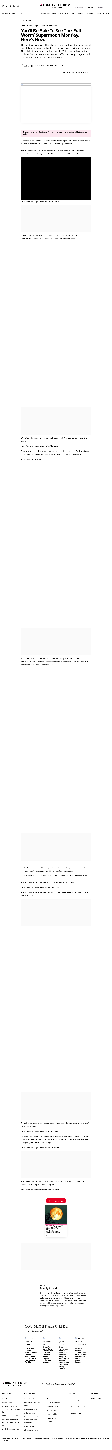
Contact (49, 1422)
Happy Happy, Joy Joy (30, 26)
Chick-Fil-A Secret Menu (10, 1429)
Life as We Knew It (51, 235)
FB (78, 1406)
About (100, 7)
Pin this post (56, 1201)
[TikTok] (7, 6)
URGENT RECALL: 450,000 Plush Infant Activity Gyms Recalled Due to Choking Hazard (81, 1355)
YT (72, 1406)
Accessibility (104, 1447)
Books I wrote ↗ (52, 1406)
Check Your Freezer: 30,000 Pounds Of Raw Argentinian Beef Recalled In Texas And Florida (31, 1355)
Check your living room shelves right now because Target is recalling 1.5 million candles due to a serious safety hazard (64, 1358)
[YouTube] (14, 6)
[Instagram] (3, 6)
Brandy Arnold (48, 1288)
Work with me (52, 1410)
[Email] (18, 6)
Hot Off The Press (49, 26)
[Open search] (108, 8)
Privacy (69, 1447)
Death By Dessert (30, 1409)
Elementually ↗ (52, 1418)
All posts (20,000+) (30, 1430)
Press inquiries (52, 1414)
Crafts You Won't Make (32, 1399)
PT (85, 1400)
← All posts (26, 20)
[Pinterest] (10, 6)
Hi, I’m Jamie (51, 1399)
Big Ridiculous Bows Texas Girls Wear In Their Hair (11, 1409)
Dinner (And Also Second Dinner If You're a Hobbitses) (33, 1419)
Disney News (29, 1426)
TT (78, 1400)
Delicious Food (29, 1413)
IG (72, 1400)
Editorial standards (53, 1403)
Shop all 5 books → (97, 1398)
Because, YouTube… (9, 1403)
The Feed (79, 7)
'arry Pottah (6, 1399)
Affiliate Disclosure (89, 1447)
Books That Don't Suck (10, 1416)
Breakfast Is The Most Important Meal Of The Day (10, 1422)
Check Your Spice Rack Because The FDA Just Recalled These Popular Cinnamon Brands (48, 1355)
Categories (90, 8)
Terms (76, 1447)
